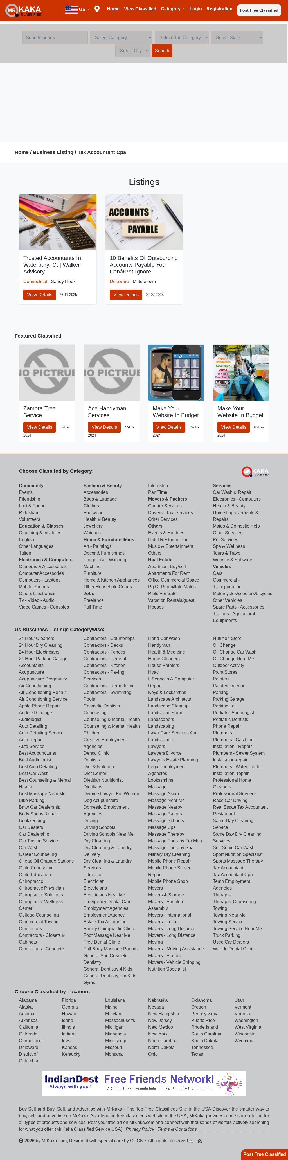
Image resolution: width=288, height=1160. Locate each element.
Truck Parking (226, 935)
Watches (92, 532)
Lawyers (156, 746)
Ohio (153, 1054)
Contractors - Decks (103, 645)
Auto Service (31, 746)
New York (158, 1034)
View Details (39, 294)
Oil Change (224, 645)
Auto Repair (31, 739)
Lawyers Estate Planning (173, 759)
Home (113, 8)
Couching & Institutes (40, 532)
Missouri (113, 1047)
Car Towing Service (38, 840)
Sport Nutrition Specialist (237, 854)
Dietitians (93, 786)
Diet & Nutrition (99, 766)
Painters (221, 679)
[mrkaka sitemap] (191, 1140)
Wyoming (244, 1040)
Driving (91, 820)
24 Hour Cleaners (36, 638)
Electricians (95, 888)
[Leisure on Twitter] (226, 1140)
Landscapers (161, 719)
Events (26, 492)
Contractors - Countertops (109, 638)
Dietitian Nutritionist (103, 780)
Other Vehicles (227, 600)
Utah (239, 1000)
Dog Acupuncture (101, 800)
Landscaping (161, 726)
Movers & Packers (167, 499)
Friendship (29, 499)
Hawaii (69, 1013)
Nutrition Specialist (167, 969)
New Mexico (160, 1027)
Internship (158, 485)
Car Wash (29, 847)
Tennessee (202, 1047)
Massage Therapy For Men (175, 840)
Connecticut (35, 281)
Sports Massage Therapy (238, 861)
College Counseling (39, 915)
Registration (219, 8)
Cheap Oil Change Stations (46, 861)
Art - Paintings (98, 546)
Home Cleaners (164, 658)
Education (94, 874)
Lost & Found (32, 505)
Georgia (70, 1007)
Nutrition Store (227, 638)
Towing (220, 908)
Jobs (89, 593)
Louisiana (115, 1000)
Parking (220, 692)
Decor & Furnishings (104, 553)
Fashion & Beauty (103, 485)
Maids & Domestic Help (236, 526)
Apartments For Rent (169, 573)
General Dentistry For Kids (110, 975)
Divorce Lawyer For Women (111, 793)
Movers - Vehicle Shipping (174, 962)
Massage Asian (163, 793)
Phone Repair (227, 726)
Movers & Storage (166, 894)
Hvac (153, 672)
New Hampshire (164, 1013)
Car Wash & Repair (232, 492)
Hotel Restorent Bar (168, 539)
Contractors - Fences (104, 652)
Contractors (30, 928)
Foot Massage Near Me (107, 935)
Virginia (242, 1013)
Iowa (66, 1040)
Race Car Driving (230, 800)
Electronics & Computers (46, 559)
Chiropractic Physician (41, 888)
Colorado (28, 1034)
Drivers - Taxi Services (170, 512)
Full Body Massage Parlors (111, 948)
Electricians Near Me (104, 894)
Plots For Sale (162, 593)
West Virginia (248, 1027)
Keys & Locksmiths (167, 692)
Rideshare (29, 512)
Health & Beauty (100, 519)
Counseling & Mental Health (112, 719)
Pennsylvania (205, 1013)
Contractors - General (105, 658)
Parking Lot (224, 706)
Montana (114, 1054)
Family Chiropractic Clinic (109, 928)
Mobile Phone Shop (168, 881)
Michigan (114, 1027)
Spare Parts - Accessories (238, 607)
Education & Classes (41, 526)
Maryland (114, 1013)
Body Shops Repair (38, 813)
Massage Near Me (166, 800)
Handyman (159, 645)
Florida (69, 1000)
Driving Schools (99, 827)
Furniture (93, 573)
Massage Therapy (166, 834)
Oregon (198, 1007)
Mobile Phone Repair (169, 861)
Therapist (222, 894)
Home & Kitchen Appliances (112, 580)
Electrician (94, 881)
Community (31, 485)
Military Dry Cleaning (169, 854)
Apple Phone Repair (39, 706)
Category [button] (171, 8)
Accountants (31, 665)
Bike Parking (31, 800)
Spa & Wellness (229, 546)
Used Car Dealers (231, 942)
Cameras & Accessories (43, 566)
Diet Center (95, 773)
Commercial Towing (38, 921)
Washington (246, 1020)
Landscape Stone (165, 712)
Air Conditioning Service (43, 699)
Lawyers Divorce (165, 753)
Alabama (28, 1000)
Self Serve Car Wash (234, 847)
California (28, 1027)
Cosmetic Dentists (102, 706)
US (82, 9)
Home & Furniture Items (109, 539)
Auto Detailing (33, 726)
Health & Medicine (166, 652)
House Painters (163, 665)
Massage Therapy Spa (171, 847)
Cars (217, 573)
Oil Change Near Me (233, 658)
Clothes (91, 505)
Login (196, 8)
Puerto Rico (203, 1020)
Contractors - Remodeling (109, 685)
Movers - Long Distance (171, 928)
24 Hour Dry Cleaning (40, 645)
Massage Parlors (165, 813)
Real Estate (160, 559)
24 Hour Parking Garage (43, 658)
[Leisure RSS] (200, 1140)
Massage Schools (166, 820)
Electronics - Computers (237, 499)
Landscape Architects (169, 699)
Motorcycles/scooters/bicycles (242, 593)
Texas (197, 1054)
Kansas (69, 1047)
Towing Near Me (229, 915)
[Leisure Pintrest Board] (208, 1140)
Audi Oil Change (35, 712)
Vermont (243, 1007)
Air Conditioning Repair (42, 692)
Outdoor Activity (228, 665)
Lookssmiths (160, 780)
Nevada (156, 1007)
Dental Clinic (96, 753)
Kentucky (71, 1054)
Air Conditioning (35, 685)
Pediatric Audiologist (233, 712)
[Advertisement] (144, 102)
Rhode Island (204, 1027)
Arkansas (28, 1020)
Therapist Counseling (234, 901)
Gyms (89, 982)
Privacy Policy (140, 1129)
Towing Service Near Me (237, 928)
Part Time (157, 492)
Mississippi (116, 1040)
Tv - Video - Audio (37, 600)
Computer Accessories (41, 573)
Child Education (35, 874)
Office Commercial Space (173, 580)
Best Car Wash (34, 773)
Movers (155, 888)
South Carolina (206, 1034)
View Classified (140, 8)
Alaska (26, 1007)
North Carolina (162, 1040)
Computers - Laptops (39, 580)
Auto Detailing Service (41, 733)
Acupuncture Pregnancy (43, 679)
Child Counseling (36, 867)
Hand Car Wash (164, 638)
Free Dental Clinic (102, 942)
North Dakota (161, 1047)
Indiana (69, 1034)
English (26, 539)
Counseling (95, 712)
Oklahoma (201, 1000)
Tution (25, 553)
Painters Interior (228, 685)
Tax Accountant (228, 867)
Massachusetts (120, 1020)
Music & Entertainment (170, 546)
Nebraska (158, 1000)
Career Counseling (38, 854)
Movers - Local (162, 921)
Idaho (67, 1020)
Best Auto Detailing (38, 766)
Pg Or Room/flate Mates (172, 586)
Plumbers (222, 733)
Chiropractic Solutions (41, 894)
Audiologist (30, 719)
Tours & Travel (227, 553)
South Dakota (205, 1040)
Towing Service (228, 921)
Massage (157, 786)
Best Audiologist (35, 759)
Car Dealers (31, 827)
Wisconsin (245, 1034)
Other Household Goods (108, 586)
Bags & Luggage (100, 499)
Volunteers (29, 519)
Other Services (163, 519)
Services (222, 485)
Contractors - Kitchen (104, 665)
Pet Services (225, 539)
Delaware (119, 281)
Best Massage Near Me (42, 793)
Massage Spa (162, 827)
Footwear (93, 512)
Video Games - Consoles (44, 607)
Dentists (92, 759)
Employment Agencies (106, 908)
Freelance (94, 600)
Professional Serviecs (234, 793)
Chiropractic (31, 881)
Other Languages (36, 546)
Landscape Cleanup (168, 706)
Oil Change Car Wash (234, 652)
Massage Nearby (165, 807)
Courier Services (165, 505)
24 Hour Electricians (39, 652)
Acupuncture (31, 672)
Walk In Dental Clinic (234, 948)
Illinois (68, 1027)
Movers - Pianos (164, 955)
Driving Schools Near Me (109, 834)
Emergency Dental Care (108, 901)
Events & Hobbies (166, 532)
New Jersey (160, 1020)
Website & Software (232, 559)
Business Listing (53, 152)
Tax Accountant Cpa (102, 152)
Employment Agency (104, 915)
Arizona (26, 1013)
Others (155, 526)
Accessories (96, 492)
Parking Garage (228, 699)
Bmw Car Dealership (39, 807)
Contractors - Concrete (41, 948)
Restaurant (224, 813)
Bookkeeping (32, 820)
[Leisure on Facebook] (217, 1140)
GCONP (138, 1140)
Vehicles (222, 566)
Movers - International (169, 915)
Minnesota (115, 1034)
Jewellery (93, 526)
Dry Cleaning (97, 840)
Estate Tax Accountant (106, 921)
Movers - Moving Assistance (176, 948)
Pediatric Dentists (230, 719)
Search (162, 50)
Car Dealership (34, 834)
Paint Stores (225, 672)
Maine (111, 1007)
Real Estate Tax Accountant (240, 807)
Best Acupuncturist (37, 753)
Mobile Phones (34, 586)
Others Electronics (37, 593)
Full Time (93, 607)
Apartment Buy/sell (167, 566)
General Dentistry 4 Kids (108, 969)
